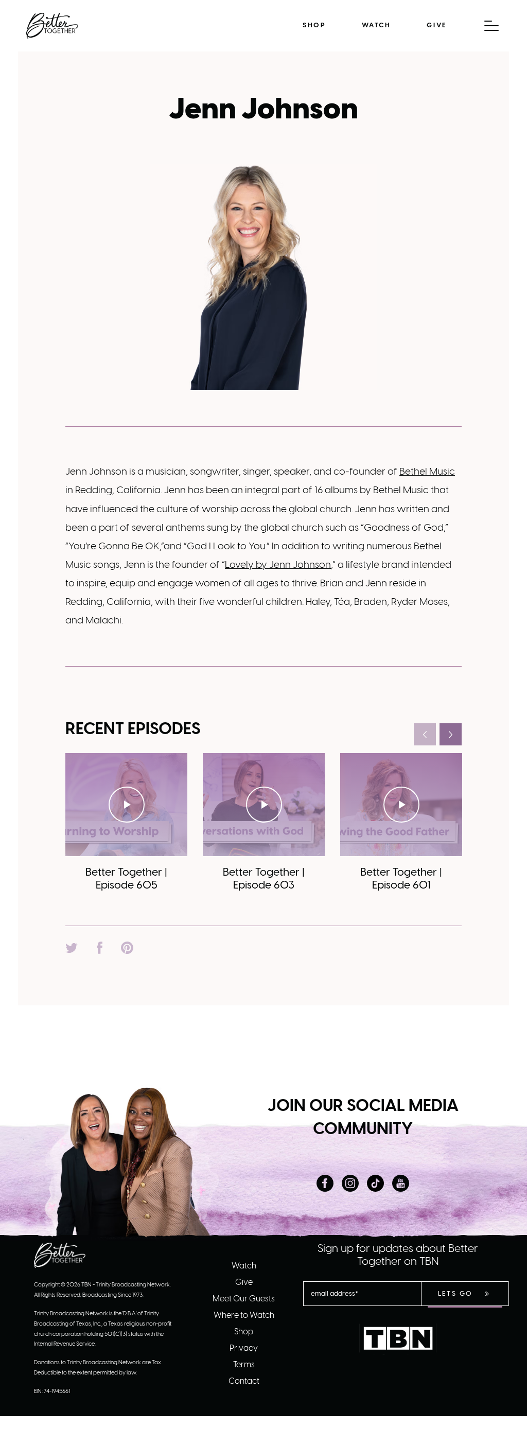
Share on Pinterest (127, 948)
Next (451, 734)
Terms (244, 1365)
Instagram (350, 1183)
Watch (376, 25)
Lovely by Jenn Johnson (278, 565)
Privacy (244, 1348)
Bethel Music (427, 472)
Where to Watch (244, 1315)
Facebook (325, 1183)
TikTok (375, 1183)
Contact (244, 1381)
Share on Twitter (71, 948)
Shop (314, 25)
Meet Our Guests (244, 1299)
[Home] (52, 26)
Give (436, 25)
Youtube (400, 1183)
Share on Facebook (99, 948)
